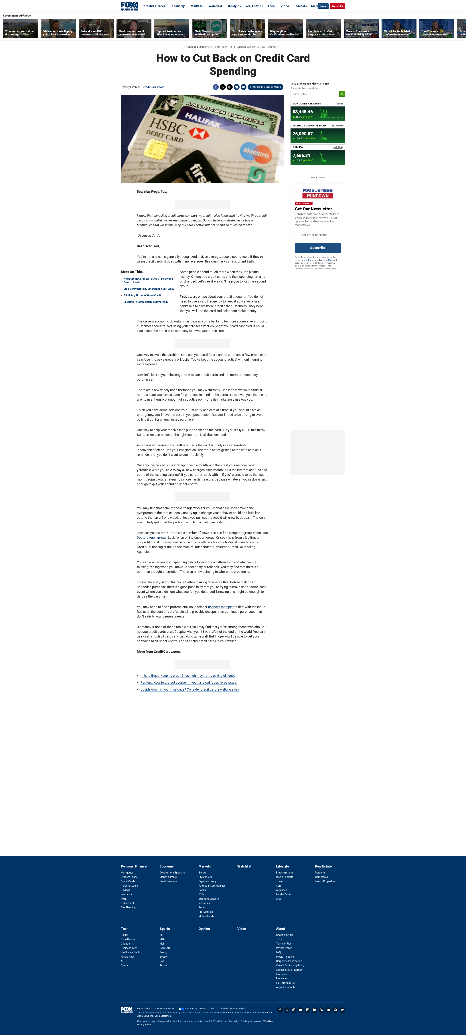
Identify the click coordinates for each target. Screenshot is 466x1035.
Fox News (281, 974)
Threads (230, 87)
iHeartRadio (342, 1010)
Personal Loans (130, 885)
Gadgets (126, 943)
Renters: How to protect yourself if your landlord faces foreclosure (189, 682)
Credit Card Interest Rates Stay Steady (145, 301)
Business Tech (129, 948)
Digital (124, 934)
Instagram (294, 1010)
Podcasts (300, 6)
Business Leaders (209, 898)
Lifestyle (232, 6)
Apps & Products (285, 987)
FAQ (278, 952)
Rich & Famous (284, 876)
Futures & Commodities (212, 885)
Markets (197, 6)
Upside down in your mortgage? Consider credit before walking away (190, 689)
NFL (162, 934)
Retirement (127, 903)
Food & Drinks (284, 894)
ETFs (201, 894)
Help (213, 1008)
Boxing (163, 952)
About (280, 929)
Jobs (279, 939)
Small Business (168, 881)
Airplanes (281, 890)
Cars (278, 885)
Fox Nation (282, 978)
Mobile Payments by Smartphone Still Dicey (148, 288)
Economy (178, 6)
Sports (165, 929)
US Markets (205, 876)
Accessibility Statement (289, 969)
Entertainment (284, 872)
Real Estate (253, 6)
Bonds (202, 890)
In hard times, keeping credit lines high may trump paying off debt (188, 675)
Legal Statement (163, 1016)
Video (285, 6)
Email (243, 87)
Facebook (216, 87)
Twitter (223, 87)
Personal (320, 872)
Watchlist (215, 6)
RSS (321, 1010)
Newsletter (328, 1010)
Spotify (335, 1010)
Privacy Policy (307, 260)
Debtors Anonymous (152, 537)
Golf (162, 961)
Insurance (126, 894)
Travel (279, 881)
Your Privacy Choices (195, 1008)
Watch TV (337, 6)
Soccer (164, 956)
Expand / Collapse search (314, 6)
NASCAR (165, 948)
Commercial (322, 876)
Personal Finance (154, 6)
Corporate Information (289, 961)
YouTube (301, 1010)
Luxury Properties (325, 881)
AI (122, 961)
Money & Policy (168, 876)
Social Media (128, 939)
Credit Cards (128, 881)
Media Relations (285, 956)
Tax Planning (128, 907)
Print (237, 87)
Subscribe (317, 248)
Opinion (204, 929)
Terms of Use (325, 260)
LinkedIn (314, 1010)
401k (124, 898)
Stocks (202, 872)
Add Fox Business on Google (267, 87)
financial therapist (221, 607)
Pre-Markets (206, 911)
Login (323, 6)
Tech (271, 6)
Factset (230, 1012)
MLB (162, 943)
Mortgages (127, 872)
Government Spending (172, 872)
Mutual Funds (206, 916)
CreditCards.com (153, 87)
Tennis (163, 965)
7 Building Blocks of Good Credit (142, 295)
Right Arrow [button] (459, 28)
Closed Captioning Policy (290, 965)
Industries (204, 903)
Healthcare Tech (130, 952)
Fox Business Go (285, 982)
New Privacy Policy (164, 1008)
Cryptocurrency (207, 881)
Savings (125, 890)
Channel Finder (284, 934)
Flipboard (308, 1010)
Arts (278, 898)
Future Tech (128, 956)
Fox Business (129, 6)
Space (124, 965)
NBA (162, 939)
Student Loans (129, 876)
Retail (202, 907)
